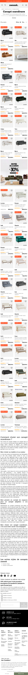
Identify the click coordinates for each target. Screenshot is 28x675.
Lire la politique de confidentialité (7, 669)
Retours (16, 638)
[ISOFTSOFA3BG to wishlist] (11, 345)
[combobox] (24, 22)
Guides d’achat (2, 645)
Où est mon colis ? (17, 635)
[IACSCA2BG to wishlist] (25, 345)
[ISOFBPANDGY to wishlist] (11, 72)
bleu (20, 464)
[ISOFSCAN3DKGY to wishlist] (25, 279)
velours (17, 471)
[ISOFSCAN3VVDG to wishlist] (25, 94)
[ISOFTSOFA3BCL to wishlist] (11, 323)
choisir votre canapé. (10, 449)
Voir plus (14, 17)
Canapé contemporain (8, 565)
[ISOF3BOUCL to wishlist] (11, 138)
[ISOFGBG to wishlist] (25, 212)
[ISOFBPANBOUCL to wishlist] (11, 235)
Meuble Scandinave (8, 9)
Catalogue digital (3, 635)
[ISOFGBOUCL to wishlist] (25, 301)
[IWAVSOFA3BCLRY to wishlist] (11, 50)
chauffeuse (19, 544)
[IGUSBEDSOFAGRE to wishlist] (25, 390)
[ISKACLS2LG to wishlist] (11, 212)
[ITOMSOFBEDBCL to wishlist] (25, 116)
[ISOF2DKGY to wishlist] (11, 27)
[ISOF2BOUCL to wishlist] (25, 72)
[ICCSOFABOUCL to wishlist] (25, 27)
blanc (24, 455)
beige (26, 460)
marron (3, 461)
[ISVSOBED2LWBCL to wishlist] (11, 390)
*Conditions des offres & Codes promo (24, 637)
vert (2, 466)
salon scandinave (5, 443)
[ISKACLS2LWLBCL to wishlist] (11, 301)
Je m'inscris (24, 605)
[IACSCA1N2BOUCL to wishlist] (11, 412)
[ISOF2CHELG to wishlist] (11, 94)
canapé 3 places (11, 517)
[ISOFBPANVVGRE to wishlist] (25, 235)
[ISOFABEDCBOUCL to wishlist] (11, 116)
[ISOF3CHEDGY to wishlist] (25, 138)
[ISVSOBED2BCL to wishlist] (25, 323)
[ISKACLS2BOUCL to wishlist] (25, 257)
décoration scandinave (15, 463)
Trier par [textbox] (24, 22)
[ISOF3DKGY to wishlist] (11, 368)
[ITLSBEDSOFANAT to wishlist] (25, 412)
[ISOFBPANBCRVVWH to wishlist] (25, 190)
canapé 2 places (6, 516)
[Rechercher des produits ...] (5, 5)
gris (3, 457)
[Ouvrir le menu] (2, 5)
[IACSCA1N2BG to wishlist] (11, 190)
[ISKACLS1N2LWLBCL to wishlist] (11, 257)
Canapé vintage (6, 564)
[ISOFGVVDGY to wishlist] (11, 279)
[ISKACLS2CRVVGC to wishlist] (25, 368)
